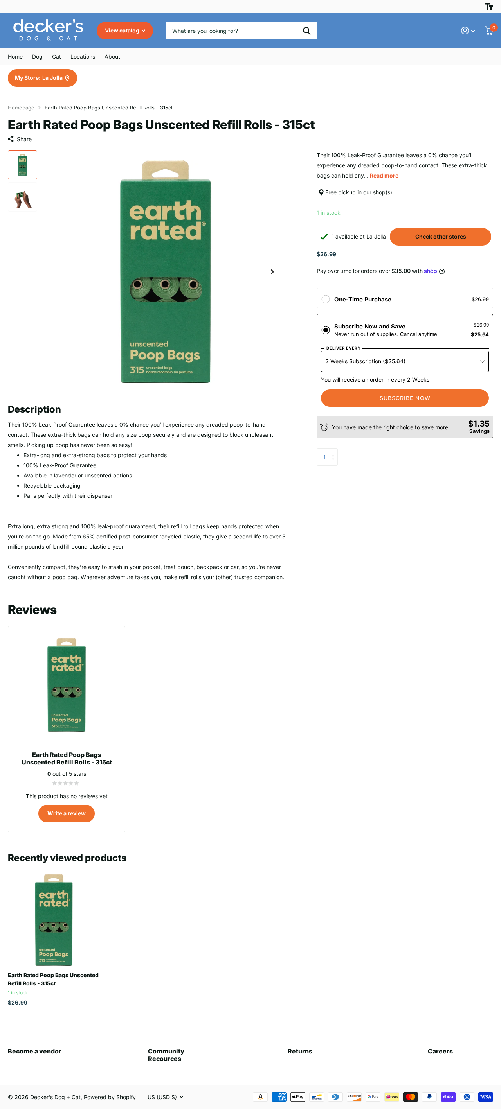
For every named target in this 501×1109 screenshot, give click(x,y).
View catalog (123, 30)
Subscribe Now (405, 398)
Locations (82, 56)
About (112, 56)
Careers (440, 1051)
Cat (56, 56)
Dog (37, 56)
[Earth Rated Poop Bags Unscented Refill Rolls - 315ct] (54, 920)
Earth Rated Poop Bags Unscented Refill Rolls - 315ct (53, 979)
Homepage (21, 107)
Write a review (66, 813)
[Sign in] (468, 30)
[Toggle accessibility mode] (489, 7)
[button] (272, 272)
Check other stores (440, 236)
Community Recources (166, 1054)
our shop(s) (377, 192)
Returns (300, 1051)
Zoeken (306, 30)
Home (15, 56)
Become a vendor (34, 1051)
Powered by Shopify (110, 1097)
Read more (384, 175)
